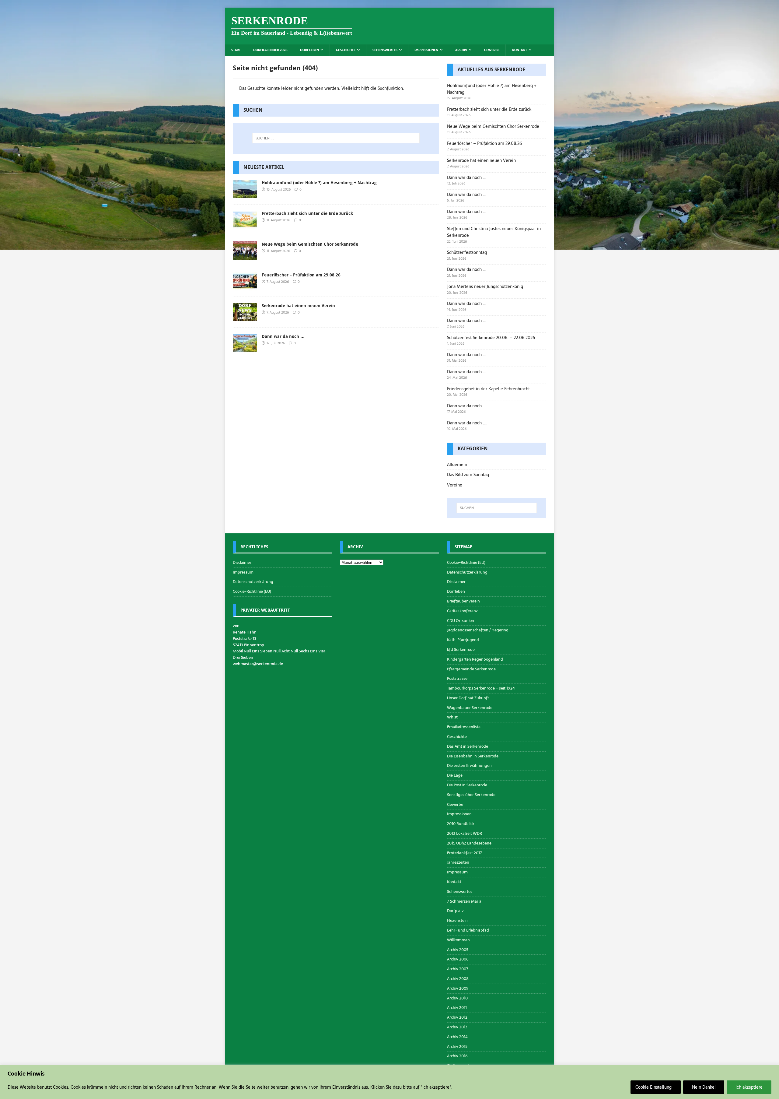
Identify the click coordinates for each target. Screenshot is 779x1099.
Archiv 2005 (457, 949)
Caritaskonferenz (462, 611)
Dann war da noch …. (467, 423)
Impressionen (426, 50)
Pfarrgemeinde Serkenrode (471, 669)
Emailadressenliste (463, 727)
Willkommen (458, 940)
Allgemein (457, 464)
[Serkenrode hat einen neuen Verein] (245, 317)
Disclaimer (242, 563)
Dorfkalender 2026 (270, 50)
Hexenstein (457, 920)
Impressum (243, 572)
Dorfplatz (455, 911)
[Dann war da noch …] (245, 348)
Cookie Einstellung (653, 1087)
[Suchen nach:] (336, 138)
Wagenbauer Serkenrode (469, 707)
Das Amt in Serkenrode (467, 746)
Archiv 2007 (457, 969)
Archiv (461, 50)
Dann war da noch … (283, 336)
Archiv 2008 (458, 978)
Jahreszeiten (458, 862)
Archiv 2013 (457, 1027)
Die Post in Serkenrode (467, 785)
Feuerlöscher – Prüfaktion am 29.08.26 (301, 274)
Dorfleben (309, 50)
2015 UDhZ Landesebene (469, 843)
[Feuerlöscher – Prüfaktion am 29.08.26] (245, 286)
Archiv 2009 (458, 988)
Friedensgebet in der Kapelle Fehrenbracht (488, 388)
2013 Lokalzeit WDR (464, 833)
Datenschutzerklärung (253, 581)
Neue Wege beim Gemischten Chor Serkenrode (310, 244)
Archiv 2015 (457, 1046)
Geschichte (345, 50)
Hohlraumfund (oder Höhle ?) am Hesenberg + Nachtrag (319, 182)
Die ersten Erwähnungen (469, 765)
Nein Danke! (703, 1087)
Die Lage (455, 775)
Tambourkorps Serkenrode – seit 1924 (481, 688)
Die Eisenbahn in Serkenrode (472, 756)
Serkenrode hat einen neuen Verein (298, 305)
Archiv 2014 (457, 1037)
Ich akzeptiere (749, 1087)
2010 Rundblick (460, 823)
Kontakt (519, 50)
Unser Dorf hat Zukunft (468, 698)
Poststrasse (457, 678)
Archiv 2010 (457, 998)
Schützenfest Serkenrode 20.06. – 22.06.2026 (491, 337)
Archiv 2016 (457, 1056)
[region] (389, 1082)
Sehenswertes (384, 50)
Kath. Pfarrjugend (463, 640)
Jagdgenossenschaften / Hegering (477, 630)
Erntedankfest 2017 (464, 853)
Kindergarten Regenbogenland (475, 659)
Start (236, 50)
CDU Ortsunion (460, 620)
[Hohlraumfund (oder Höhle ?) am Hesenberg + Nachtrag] (245, 194)
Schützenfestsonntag (467, 252)
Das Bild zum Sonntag (468, 474)
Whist (452, 717)
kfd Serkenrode (461, 649)
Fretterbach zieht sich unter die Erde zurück (307, 213)
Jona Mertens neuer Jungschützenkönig (485, 286)
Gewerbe (491, 50)
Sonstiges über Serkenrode (471, 795)
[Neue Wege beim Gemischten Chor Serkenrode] (245, 256)
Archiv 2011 (457, 1007)
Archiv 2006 (458, 959)
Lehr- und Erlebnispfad (468, 930)
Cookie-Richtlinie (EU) (252, 591)
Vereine (454, 485)
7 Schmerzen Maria (464, 901)
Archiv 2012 (457, 1017)
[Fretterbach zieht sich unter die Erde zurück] (245, 225)
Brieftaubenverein (463, 601)
